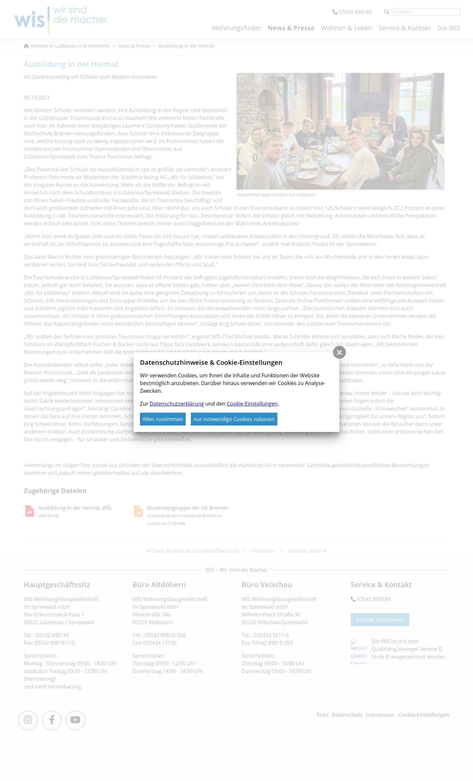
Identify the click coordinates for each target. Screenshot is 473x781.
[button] (339, 352)
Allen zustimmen (163, 419)
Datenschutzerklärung (177, 403)
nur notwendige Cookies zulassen (234, 419)
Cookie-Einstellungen (252, 403)
